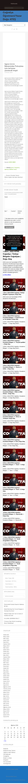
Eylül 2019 (6, 685)
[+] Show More (7, 275)
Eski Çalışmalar (7, 754)
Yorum (6, 197)
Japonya (6, 169)
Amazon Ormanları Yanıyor (11, 175)
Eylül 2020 (6, 672)
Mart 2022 (6, 663)
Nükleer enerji (13, 169)
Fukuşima (16, 167)
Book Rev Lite (9, 780)
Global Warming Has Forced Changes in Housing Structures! (14, 610)
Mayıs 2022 (6, 659)
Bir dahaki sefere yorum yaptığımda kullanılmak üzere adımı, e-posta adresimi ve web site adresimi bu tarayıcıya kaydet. (13, 221)
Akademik (5, 749)
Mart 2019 (6, 696)
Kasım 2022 (6, 653)
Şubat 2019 (6, 698)
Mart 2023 (6, 648)
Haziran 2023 (6, 644)
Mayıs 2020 (6, 674)
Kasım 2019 (6, 681)
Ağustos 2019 (7, 687)
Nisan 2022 (6, 661)
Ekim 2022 (6, 655)
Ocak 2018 (6, 716)
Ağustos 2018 (7, 707)
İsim (5, 211)
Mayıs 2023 (6, 646)
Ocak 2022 (6, 666)
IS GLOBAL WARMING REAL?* (11, 618)
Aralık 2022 (6, 651)
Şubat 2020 (6, 676)
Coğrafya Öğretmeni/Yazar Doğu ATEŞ (12, 16)
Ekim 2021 (6, 670)
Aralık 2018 (6, 702)
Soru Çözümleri (7, 762)
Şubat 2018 (6, 715)
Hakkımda (14, 3)
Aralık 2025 (6, 635)
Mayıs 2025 (6, 636)
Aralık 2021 (6, 668)
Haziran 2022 (6, 657)
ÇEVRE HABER (12, 162)
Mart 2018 (6, 713)
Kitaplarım (5, 760)
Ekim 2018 (6, 703)
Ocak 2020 (6, 677)
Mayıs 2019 (6, 692)
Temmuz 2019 (7, 689)
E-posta (13, 211)
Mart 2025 (6, 638)
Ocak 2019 (6, 700)
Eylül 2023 (6, 642)
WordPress (22, 780)
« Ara (4, 741)
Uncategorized (7, 763)
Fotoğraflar (6, 756)
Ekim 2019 (6, 683)
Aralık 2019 (6, 679)
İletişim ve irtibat (7, 758)
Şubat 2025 (6, 640)
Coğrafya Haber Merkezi (9, 752)
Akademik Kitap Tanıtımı (9, 750)
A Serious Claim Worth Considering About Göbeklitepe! (12, 622)
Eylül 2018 (6, 705)
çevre (12, 167)
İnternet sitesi (20, 212)
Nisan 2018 (6, 711)
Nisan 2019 (6, 694)
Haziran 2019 (6, 690)
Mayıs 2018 (6, 709)
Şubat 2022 (6, 664)
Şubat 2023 (6, 649)
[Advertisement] (14, 47)
